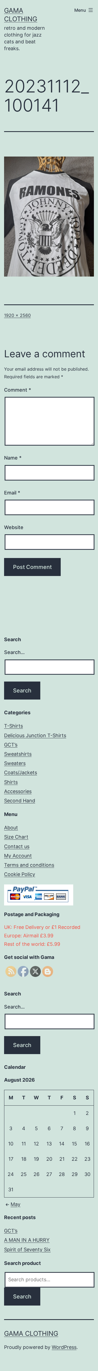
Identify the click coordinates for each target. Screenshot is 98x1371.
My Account (18, 856)
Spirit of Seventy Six (27, 1249)
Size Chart (16, 837)
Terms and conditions (29, 865)
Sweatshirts (18, 754)
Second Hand (19, 800)
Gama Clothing (31, 1333)
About (11, 827)
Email (12, 493)
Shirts (11, 782)
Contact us (16, 846)
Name (13, 458)
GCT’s (10, 745)
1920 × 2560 (17, 315)
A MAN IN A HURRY (27, 1240)
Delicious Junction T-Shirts (35, 735)
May (15, 1204)
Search (22, 1296)
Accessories (18, 791)
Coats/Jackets (20, 772)
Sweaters (15, 763)
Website (13, 527)
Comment (17, 390)
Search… (14, 652)
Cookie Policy (19, 874)
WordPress (64, 1347)
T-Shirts (13, 726)
